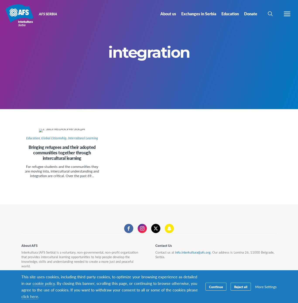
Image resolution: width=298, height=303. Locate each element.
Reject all (240, 286)
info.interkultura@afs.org (193, 252)
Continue (216, 286)
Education (33, 138)
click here (29, 296)
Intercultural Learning (83, 138)
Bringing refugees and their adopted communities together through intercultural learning (62, 152)
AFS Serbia (19, 14)
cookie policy (44, 283)
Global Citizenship (53, 138)
